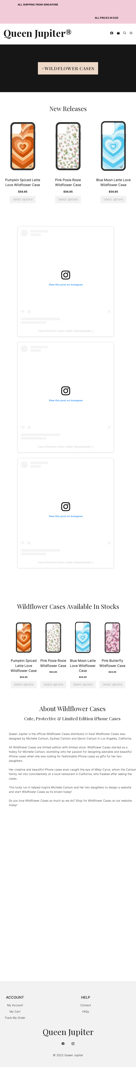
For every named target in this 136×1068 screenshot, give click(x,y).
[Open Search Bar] (124, 33)
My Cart (15, 1011)
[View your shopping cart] (118, 33)
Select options (23, 199)
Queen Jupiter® (38, 33)
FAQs (85, 1011)
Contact (85, 1005)
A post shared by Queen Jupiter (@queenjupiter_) (66, 330)
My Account (15, 1005)
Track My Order (15, 1017)
